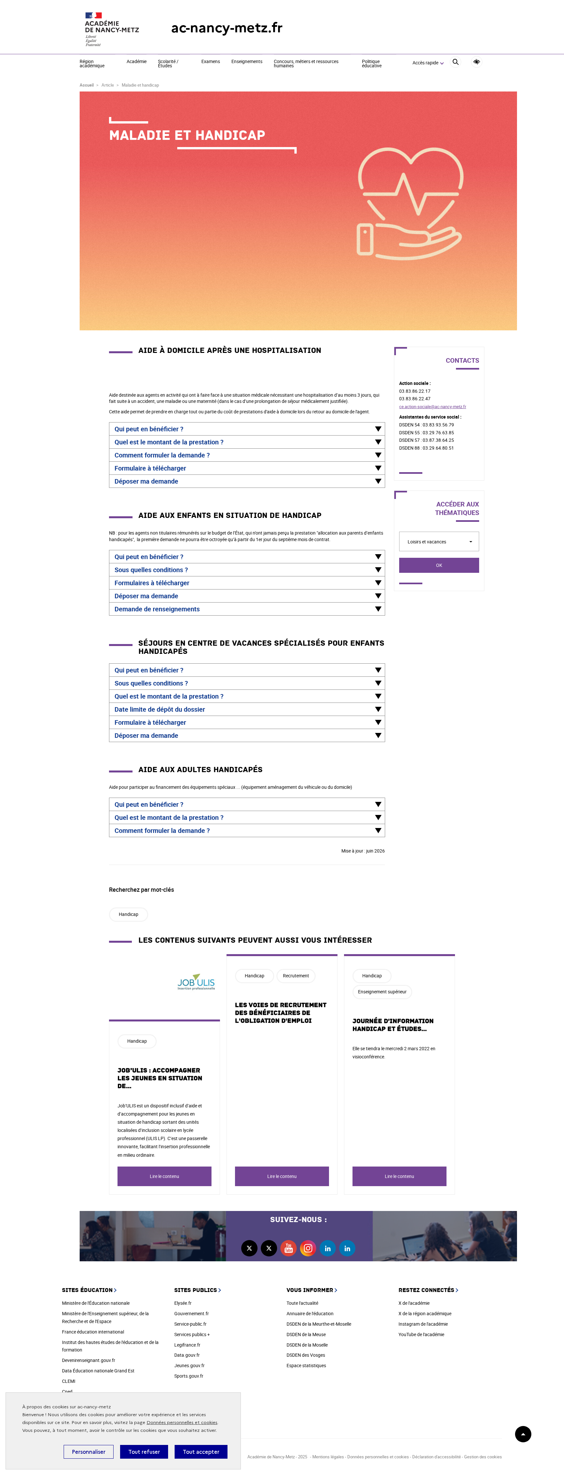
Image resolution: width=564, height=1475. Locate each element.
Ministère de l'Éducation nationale (96, 1303)
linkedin (328, 1248)
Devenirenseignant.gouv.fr (88, 1360)
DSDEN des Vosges (306, 1355)
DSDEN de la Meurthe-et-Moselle (319, 1324)
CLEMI (68, 1381)
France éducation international (93, 1332)
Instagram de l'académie (423, 1324)
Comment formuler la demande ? (162, 455)
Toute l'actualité (302, 1303)
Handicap (128, 914)
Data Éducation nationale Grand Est (98, 1370)
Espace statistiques (306, 1365)
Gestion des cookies (483, 1457)
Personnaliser (88, 1452)
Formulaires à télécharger (152, 582)
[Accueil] (112, 28)
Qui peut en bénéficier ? (149, 428)
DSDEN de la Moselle (307, 1345)
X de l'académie (414, 1303)
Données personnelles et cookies (182, 1422)
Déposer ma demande (146, 481)
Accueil (87, 85)
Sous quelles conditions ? (151, 569)
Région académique (92, 63)
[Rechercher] (455, 63)
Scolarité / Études (168, 63)
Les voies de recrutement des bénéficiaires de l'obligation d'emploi (280, 1013)
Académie (137, 61)
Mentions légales (328, 1457)
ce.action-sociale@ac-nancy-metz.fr (432, 406)
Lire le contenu (164, 1176)
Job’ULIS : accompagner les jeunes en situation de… (160, 1078)
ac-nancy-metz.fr (227, 27)
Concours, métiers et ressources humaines (306, 63)
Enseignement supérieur (382, 991)
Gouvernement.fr (191, 1313)
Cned (67, 1391)
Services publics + (192, 1334)
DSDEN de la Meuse (306, 1334)
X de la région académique (425, 1313)
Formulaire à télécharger (150, 468)
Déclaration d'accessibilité (436, 1457)
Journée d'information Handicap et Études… (393, 1025)
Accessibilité (476, 62)
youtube (288, 1248)
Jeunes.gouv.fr (189, 1365)
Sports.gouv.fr (188, 1376)
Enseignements (246, 61)
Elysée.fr (183, 1303)
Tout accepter (201, 1452)
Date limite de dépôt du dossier (160, 709)
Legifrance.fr (187, 1345)
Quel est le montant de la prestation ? (169, 442)
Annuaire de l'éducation (310, 1313)
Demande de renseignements (157, 609)
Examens (210, 61)
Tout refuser (144, 1452)
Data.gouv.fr (187, 1355)
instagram (308, 1248)
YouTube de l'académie (421, 1334)
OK (439, 565)
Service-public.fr (190, 1324)
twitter (249, 1248)
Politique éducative (372, 63)
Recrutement (296, 975)
